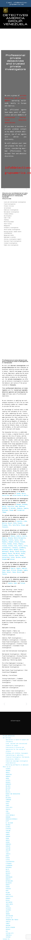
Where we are (7, 766)
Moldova (16, 549)
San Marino (16, 553)
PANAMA (8, 886)
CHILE (7, 803)
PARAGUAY (8, 888)
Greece (15, 543)
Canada (18, 493)
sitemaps (15, 721)
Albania (13, 536)
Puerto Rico (5, 495)
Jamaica (26, 508)
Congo (3, 570)
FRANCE (8, 832)
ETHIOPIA (8, 828)
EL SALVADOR (9, 823)
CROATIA (8, 809)
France (4, 543)
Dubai (15, 583)
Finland (22, 541)
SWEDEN (8, 913)
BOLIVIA (8, 792)
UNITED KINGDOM (10, 927)
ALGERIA (8, 768)
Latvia (25, 545)
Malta (11, 549)
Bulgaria (4, 540)
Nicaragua (5, 510)
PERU (7, 890)
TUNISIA (8, 921)
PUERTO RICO (9, 896)
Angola (18, 568)
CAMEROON (8, 799)
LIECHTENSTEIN (10, 861)
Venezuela (5, 527)
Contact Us (9, 917)
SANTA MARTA (9, 904)
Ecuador (20, 523)
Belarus (4, 538)
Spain (16, 555)
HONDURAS (8, 844)
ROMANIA (8, 898)
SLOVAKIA (8, 908)
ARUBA (7, 778)
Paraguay (4, 525)
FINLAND (8, 830)
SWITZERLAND (9, 915)
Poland (17, 551)
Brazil (10, 523)
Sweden (22, 555)
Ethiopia (19, 570)
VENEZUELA (9, 935)
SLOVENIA (8, 910)
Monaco (22, 549)
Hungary (20, 543)
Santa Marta (16, 525)
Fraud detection (11, 763)
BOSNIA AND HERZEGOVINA (13, 793)
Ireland (10, 545)
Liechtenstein (6, 547)
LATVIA (8, 859)
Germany (9, 543)
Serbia (23, 553)
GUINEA (8, 842)
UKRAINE (8, 925)
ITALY (7, 852)
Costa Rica (10, 506)
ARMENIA (8, 776)
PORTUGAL (8, 894)
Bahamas (18, 504)
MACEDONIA (9, 867)
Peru (10, 525)
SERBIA (8, 906)
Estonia (16, 541)
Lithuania (15, 547)
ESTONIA (8, 826)
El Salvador (12, 508)
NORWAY (8, 884)
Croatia (11, 540)
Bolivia (4, 523)
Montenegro (5, 551)
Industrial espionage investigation (17, 761)
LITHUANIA (9, 863)
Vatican (12, 559)
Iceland (4, 545)
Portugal (23, 551)
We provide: (15, 703)
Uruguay (23, 525)
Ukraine (18, 557)
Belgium (10, 538)
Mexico (24, 493)
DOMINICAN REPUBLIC (11, 819)
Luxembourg (22, 547)
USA (7, 931)
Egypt (8, 570)
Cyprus (16, 540)
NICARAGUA (9, 883)
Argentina (19, 521)
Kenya (14, 572)
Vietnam (22, 583)
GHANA (7, 838)
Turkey (12, 557)
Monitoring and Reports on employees (17, 764)
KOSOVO (8, 857)
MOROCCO (8, 879)
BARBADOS (8, 784)
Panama (11, 510)
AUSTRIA (8, 780)
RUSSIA (8, 900)
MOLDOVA (8, 873)
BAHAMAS (8, 782)
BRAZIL (8, 795)
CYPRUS (8, 813)
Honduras (19, 508)
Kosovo (20, 545)
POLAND (8, 892)
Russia (10, 553)
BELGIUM (8, 788)
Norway (12, 551)
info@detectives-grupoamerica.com (18, 3)
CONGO (7, 805)
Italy (15, 545)
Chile (14, 523)
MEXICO (8, 871)
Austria (24, 536)
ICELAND (8, 848)
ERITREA (8, 824)
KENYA (7, 855)
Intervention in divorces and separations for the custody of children (15, 749)
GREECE (8, 840)
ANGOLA (8, 772)
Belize (4, 506)
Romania (4, 553)
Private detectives (9, 735)
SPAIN (7, 912)
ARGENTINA (9, 774)
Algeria (13, 568)
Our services (7, 737)
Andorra (18, 536)
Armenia (10, 583)
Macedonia (5, 549)
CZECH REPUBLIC (10, 815)
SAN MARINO (9, 902)
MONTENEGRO (9, 877)
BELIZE (8, 790)
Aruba (25, 521)
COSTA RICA (9, 807)
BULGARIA (8, 797)
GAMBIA (8, 834)
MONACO (8, 875)
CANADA (8, 801)
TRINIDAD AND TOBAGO (12, 919)
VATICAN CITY (10, 933)
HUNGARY (8, 846)
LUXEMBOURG (9, 865)
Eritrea (13, 570)
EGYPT (7, 821)
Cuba (16, 506)
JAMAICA (8, 853)
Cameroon (24, 568)
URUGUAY (8, 929)
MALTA (7, 869)
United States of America (20, 495)
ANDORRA (8, 770)
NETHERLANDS (9, 881)
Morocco (19, 572)
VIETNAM (8, 937)
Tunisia (4, 574)
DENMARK (8, 817)
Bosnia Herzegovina (20, 538)
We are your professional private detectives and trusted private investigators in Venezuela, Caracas (15, 195)
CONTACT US (8, 160)
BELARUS (8, 786)
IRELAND (8, 850)
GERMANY (8, 836)
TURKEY (8, 923)
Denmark (11, 541)
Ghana (3, 572)
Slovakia (4, 555)
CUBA (7, 811)
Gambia (25, 570)
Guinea (9, 572)
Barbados (24, 504)
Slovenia (11, 555)
